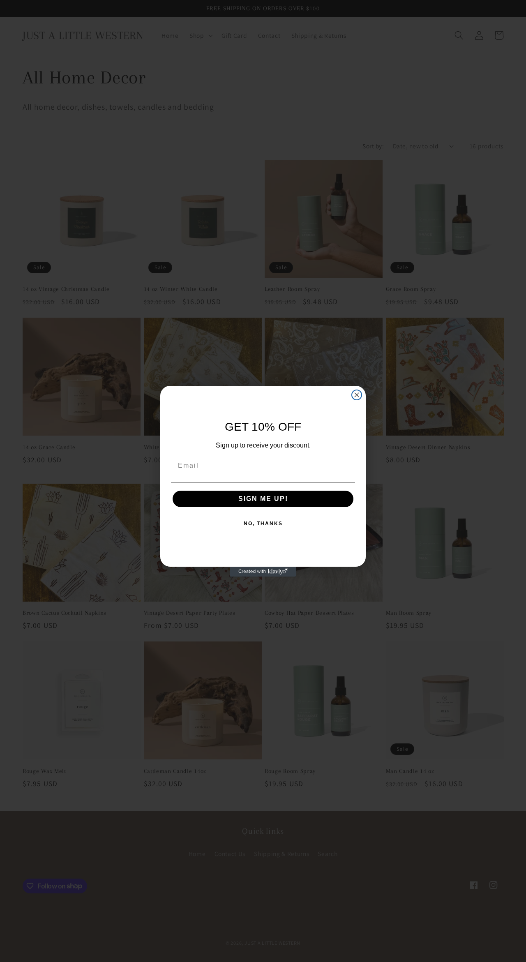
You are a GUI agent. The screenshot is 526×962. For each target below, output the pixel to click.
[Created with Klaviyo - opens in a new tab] (263, 572)
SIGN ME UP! (263, 498)
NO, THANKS (263, 523)
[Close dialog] (357, 395)
